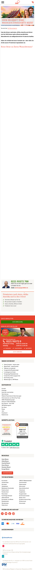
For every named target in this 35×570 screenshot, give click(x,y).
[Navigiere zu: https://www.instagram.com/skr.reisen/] (2, 513)
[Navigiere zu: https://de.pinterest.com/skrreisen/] (13, 513)
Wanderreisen (5, 503)
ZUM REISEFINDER (7, 473)
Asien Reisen (5, 459)
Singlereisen (22, 492)
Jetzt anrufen (17, 352)
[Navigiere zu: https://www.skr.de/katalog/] (17, 332)
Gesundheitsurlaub (24, 488)
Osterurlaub (5, 505)
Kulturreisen (22, 503)
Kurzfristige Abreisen (7, 495)
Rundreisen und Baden (8, 499)
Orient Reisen (5, 465)
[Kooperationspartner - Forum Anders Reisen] (3, 556)
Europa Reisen (5, 469)
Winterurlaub (22, 501)
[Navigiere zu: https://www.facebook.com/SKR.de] (9, 513)
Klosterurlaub (5, 492)
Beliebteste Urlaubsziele (8, 488)
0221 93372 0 (13, 341)
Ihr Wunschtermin (12, 28)
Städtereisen (5, 486)
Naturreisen (5, 494)
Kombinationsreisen (24, 495)
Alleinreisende (5, 497)
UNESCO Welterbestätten (25, 480)
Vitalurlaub (22, 490)
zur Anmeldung (17, 322)
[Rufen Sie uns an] (33, 2)
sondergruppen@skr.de (21, 288)
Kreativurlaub (5, 490)
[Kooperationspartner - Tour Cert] (3, 546)
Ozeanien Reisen (6, 467)
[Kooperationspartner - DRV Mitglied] (4, 565)
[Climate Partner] (7, 537)
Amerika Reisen (6, 463)
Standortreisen (23, 482)
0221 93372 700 (19, 281)
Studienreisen (5, 482)
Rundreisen (4, 480)
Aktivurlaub (22, 486)
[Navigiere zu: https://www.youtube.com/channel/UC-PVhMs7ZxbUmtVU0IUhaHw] (6, 513)
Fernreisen (4, 484)
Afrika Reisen (5, 461)
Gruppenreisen (23, 494)
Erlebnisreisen (22, 484)
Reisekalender (5, 501)
